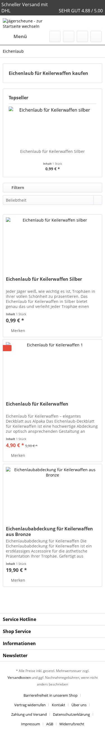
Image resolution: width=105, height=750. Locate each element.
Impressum (30, 723)
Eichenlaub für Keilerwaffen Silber (52, 151)
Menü (20, 36)
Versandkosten (19, 677)
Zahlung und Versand (29, 714)
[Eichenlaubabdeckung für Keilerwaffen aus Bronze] (52, 492)
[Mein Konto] (82, 36)
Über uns (79, 704)
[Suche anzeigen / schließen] (54, 36)
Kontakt (58, 704)
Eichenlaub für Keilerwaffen (37, 404)
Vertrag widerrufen (30, 704)
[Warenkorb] (96, 36)
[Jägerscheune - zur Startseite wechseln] (28, 23)
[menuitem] (15, 36)
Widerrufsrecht (71, 723)
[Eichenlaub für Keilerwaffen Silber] (52, 126)
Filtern (17, 187)
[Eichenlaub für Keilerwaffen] (52, 367)
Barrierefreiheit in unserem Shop (51, 695)
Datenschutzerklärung (71, 714)
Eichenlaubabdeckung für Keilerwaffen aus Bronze (49, 531)
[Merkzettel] (68, 36)
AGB (49, 723)
